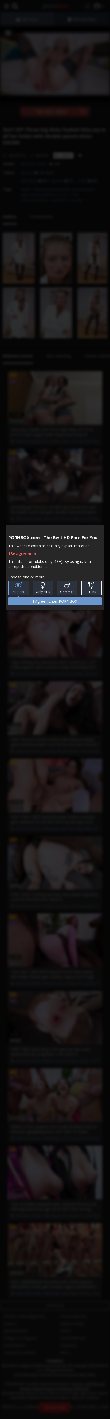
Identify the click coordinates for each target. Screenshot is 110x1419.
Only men (67, 591)
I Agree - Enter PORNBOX (55, 600)
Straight (18, 591)
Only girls (43, 591)
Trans (91, 591)
